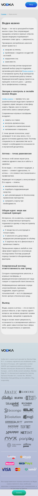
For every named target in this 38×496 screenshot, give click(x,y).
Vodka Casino (7, 99)
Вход (31, 4)
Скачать (19, 492)
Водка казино (27, 71)
